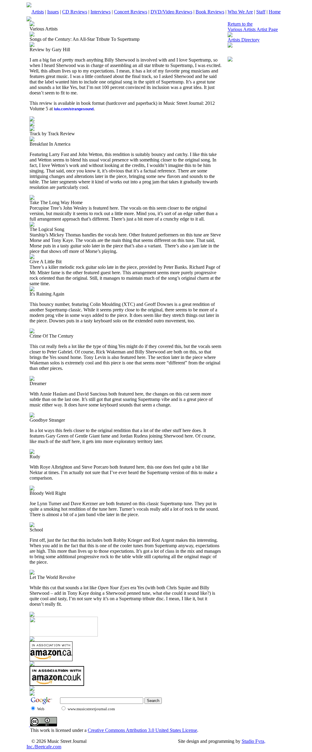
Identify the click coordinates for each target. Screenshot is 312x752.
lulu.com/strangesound (74, 109)
